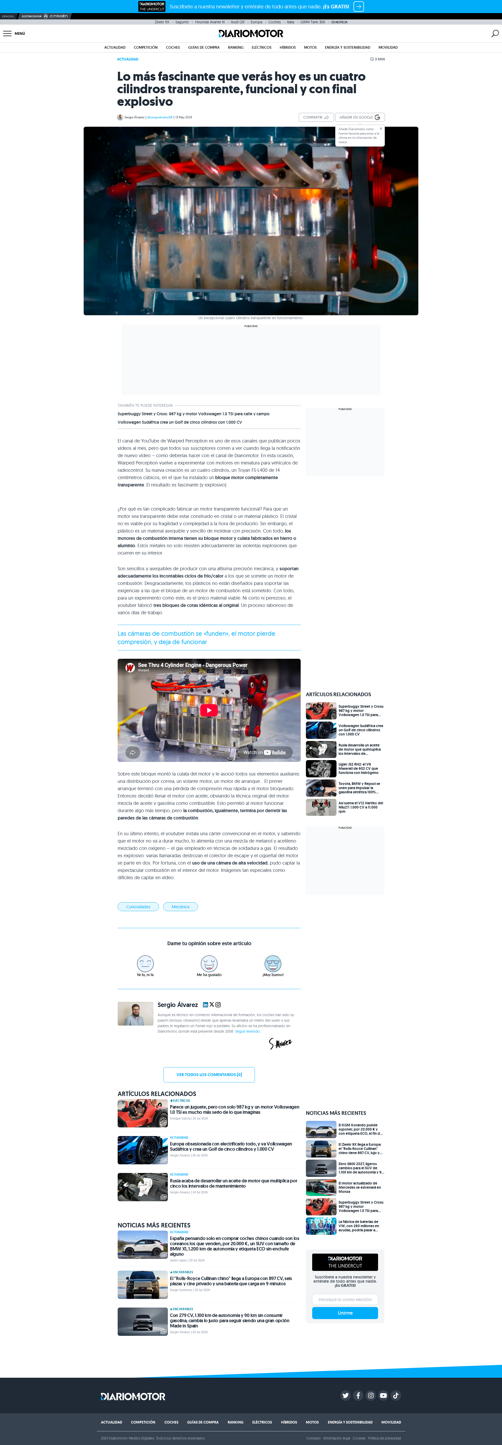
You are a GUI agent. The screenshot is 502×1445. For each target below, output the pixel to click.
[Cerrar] (381, 128)
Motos (310, 47)
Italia (290, 22)
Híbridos (288, 47)
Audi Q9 (237, 22)
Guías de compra (204, 47)
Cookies (359, 1438)
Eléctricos (261, 47)
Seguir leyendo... (248, 1031)
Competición (146, 47)
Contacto (313, 1438)
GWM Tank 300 (312, 22)
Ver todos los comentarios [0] (209, 1074)
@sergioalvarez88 (160, 117)
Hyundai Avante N (210, 22)
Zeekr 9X (162, 22)
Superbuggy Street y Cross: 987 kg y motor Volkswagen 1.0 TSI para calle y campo (194, 414)
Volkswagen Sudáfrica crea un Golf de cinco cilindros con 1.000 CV (180, 422)
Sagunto (182, 22)
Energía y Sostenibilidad (347, 47)
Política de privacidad (384, 1438)
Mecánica (180, 906)
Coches (275, 22)
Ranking (235, 47)
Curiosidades (138, 906)
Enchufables (183, 1272)
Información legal (336, 1438)
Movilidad (388, 47)
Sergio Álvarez (134, 117)
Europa (256, 22)
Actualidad (115, 47)
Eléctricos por (32, 16)
